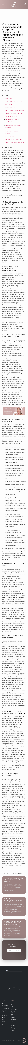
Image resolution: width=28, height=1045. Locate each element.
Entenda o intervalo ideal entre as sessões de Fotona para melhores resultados (13, 923)
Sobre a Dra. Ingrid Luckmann (14, 142)
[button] (3, 4)
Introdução (8, 98)
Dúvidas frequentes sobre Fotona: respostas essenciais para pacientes (13, 900)
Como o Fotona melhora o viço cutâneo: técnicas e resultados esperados (13, 880)
